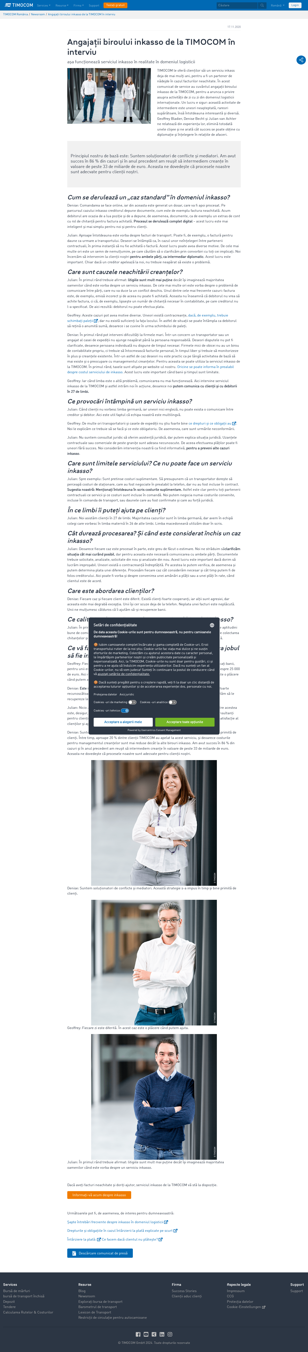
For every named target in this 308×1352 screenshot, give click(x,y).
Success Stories (184, 1291)
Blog (81, 1291)
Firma (77, 5)
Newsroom (86, 1296)
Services (42, 5)
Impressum (236, 1291)
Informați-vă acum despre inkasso (99, 1195)
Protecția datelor (240, 1302)
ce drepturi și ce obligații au (210, 423)
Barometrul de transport (97, 1307)
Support (94, 5)
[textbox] (241, 5)
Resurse (61, 5)
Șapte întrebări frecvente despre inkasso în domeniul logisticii (115, 1222)
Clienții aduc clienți (187, 1296)
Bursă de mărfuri (16, 1291)
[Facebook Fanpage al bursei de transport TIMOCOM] (139, 1334)
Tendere (9, 1307)
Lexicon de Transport (94, 1312)
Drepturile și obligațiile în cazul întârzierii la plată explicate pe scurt (120, 1231)
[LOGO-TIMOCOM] (19, 5)
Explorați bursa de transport (100, 1302)
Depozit (9, 1302)
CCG (230, 1296)
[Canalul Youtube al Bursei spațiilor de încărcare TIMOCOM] (147, 1334)
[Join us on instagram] (170, 1334)
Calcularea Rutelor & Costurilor (28, 1312)
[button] (301, 60)
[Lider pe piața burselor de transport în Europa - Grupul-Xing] (155, 1334)
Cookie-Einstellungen (244, 1307)
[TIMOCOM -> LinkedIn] (163, 1334)
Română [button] (276, 5)
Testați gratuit (115, 5)
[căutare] (262, 5)
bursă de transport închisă (23, 1296)
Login (295, 5)
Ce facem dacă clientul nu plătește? (129, 1239)
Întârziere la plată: (81, 1239)
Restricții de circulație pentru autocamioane (112, 1318)
